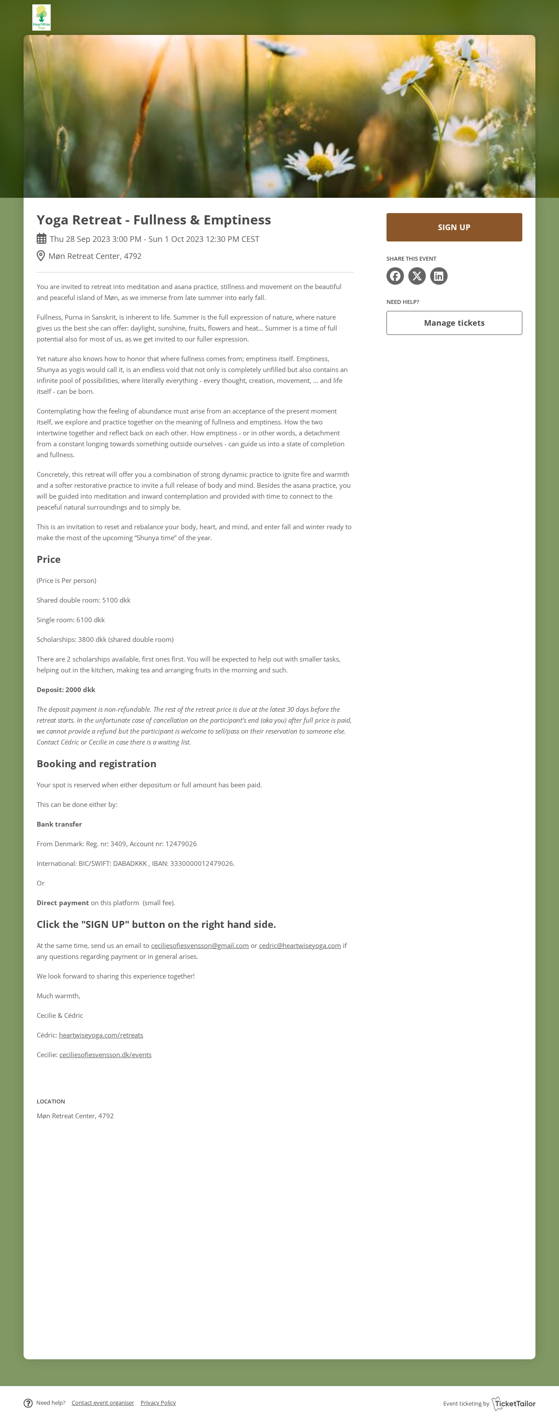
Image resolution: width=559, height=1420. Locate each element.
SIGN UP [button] (454, 227)
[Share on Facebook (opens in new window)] (395, 276)
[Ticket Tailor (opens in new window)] (513, 1403)
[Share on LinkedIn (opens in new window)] (439, 276)
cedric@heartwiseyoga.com (300, 945)
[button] (103, 1402)
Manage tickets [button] (454, 322)
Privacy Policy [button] (158, 1402)
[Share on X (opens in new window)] (417, 276)
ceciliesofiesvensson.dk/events (105, 1054)
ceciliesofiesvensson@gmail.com (200, 945)
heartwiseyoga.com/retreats (101, 1035)
